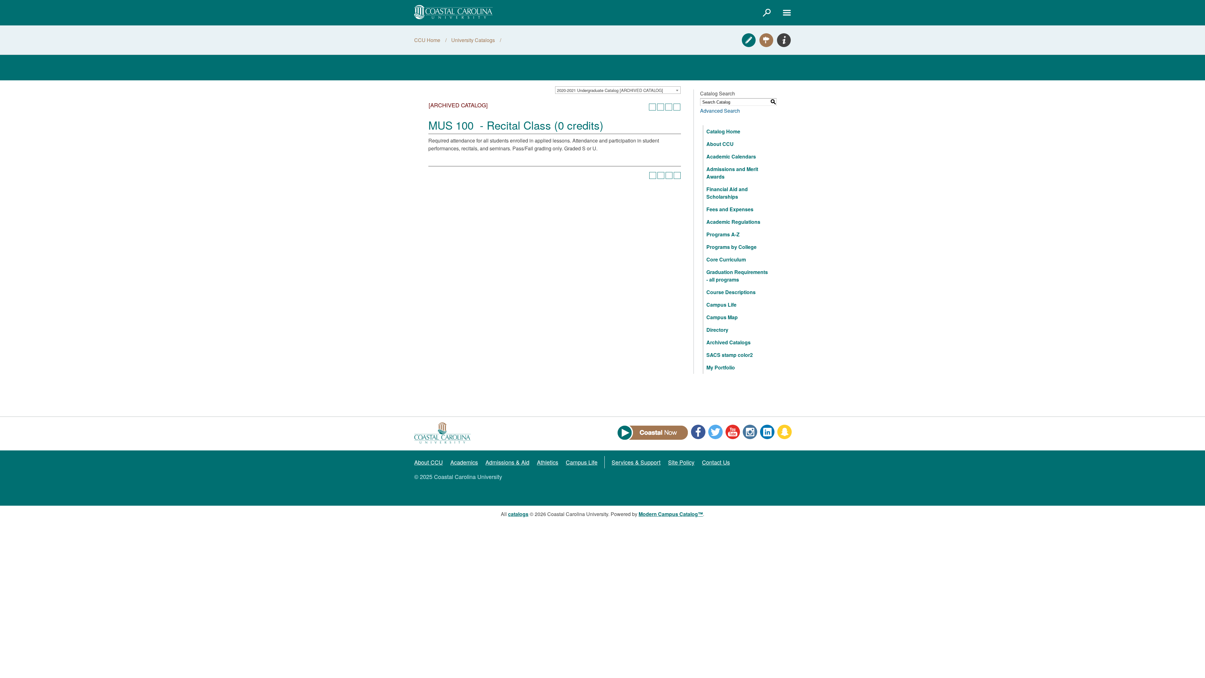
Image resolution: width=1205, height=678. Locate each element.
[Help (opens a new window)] (676, 107)
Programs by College (731, 246)
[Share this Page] (660, 107)
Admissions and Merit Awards (732, 172)
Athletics (547, 462)
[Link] (766, 12)
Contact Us (716, 462)
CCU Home (427, 40)
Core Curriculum (726, 259)
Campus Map (722, 317)
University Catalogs (473, 40)
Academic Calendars (731, 156)
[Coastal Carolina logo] (453, 12)
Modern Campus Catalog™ (671, 514)
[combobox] (618, 90)
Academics (464, 462)
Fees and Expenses (729, 209)
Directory (717, 329)
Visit (766, 40)
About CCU (720, 144)
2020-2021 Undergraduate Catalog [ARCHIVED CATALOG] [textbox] (610, 90)
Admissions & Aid (507, 462)
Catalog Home (723, 131)
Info (784, 40)
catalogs (518, 514)
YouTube (732, 432)
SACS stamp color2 (729, 354)
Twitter (715, 432)
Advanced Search (720, 110)
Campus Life (721, 304)
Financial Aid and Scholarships (727, 193)
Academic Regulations (733, 221)
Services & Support (636, 462)
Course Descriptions (731, 292)
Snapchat (784, 432)
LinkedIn (767, 432)
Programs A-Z (723, 234)
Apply (749, 40)
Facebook (698, 432)
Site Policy (681, 462)
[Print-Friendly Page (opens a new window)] (668, 107)
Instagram (750, 432)
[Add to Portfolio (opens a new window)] (652, 107)
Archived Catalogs (728, 342)
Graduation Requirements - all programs (737, 275)
